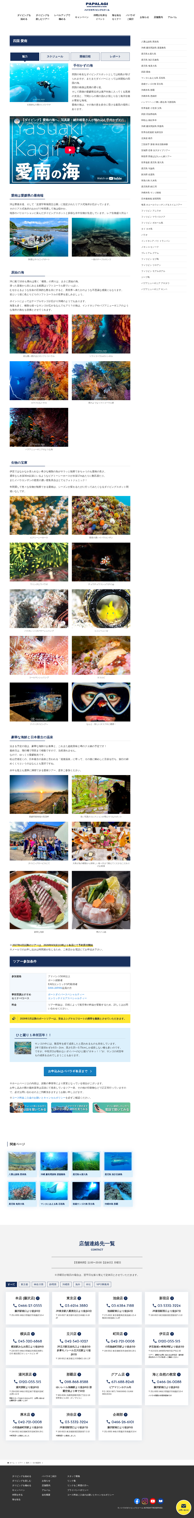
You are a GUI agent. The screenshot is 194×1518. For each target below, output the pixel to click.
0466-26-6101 (123, 1422)
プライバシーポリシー (78, 1490)
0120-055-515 (169, 1341)
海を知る (16, 1499)
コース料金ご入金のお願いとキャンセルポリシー (38, 1097)
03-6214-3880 (76, 1306)
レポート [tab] (115, 56)
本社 (88, 1284)
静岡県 (53, 1284)
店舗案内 (46, 1485)
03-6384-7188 (122, 1306)
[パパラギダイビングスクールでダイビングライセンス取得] (97, 6)
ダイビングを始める (21, 1476)
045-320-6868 (30, 1341)
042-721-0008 (123, 1341)
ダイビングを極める (21, 1485)
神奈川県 (38, 1284)
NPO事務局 (103, 1284)
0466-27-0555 (30, 1306)
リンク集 (71, 1481)
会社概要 (46, 1495)
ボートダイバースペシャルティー (66, 994)
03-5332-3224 (169, 1306)
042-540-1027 (76, 1341)
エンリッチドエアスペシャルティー (67, 998)
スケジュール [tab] (55, 56)
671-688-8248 (122, 1382)
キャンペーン (18, 1490)
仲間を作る (17, 1495)
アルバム (46, 1490)
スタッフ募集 (73, 1476)
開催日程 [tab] (85, 56)
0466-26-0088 (169, 1382)
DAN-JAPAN (55, 988)
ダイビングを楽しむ (21, 1481)
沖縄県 (66, 1284)
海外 (77, 1284)
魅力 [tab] (25, 56)
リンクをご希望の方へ (78, 1485)
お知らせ (46, 1481)
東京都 (24, 1284)
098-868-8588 (76, 1382)
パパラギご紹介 (49, 1476)
